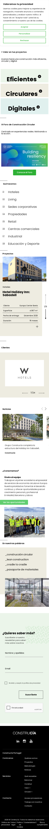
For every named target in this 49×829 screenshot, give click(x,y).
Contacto (28, 806)
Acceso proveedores (33, 798)
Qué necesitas (30, 776)
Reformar (28, 780)
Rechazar (24, 40)
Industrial (15, 236)
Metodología (29, 766)
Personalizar (24, 33)
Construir (28, 784)
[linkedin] (18, 742)
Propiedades (17, 214)
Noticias (27, 770)
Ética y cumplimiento (42, 823)
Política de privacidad (5, 823)
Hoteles (13, 192)
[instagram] (24, 742)
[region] (24, 23)
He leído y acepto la (24, 683)
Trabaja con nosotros (33, 802)
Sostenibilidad (30, 822)
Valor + (27, 788)
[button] (25, 393)
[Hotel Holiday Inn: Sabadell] (24, 269)
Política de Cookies (20, 824)
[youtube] (31, 742)
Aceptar (24, 27)
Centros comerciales (23, 229)
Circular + (28, 792)
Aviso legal (13, 823)
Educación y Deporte (23, 244)
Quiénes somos (30, 758)
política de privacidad (32, 683)
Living (12, 199)
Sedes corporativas (22, 207)
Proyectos (28, 762)
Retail (12, 221)
